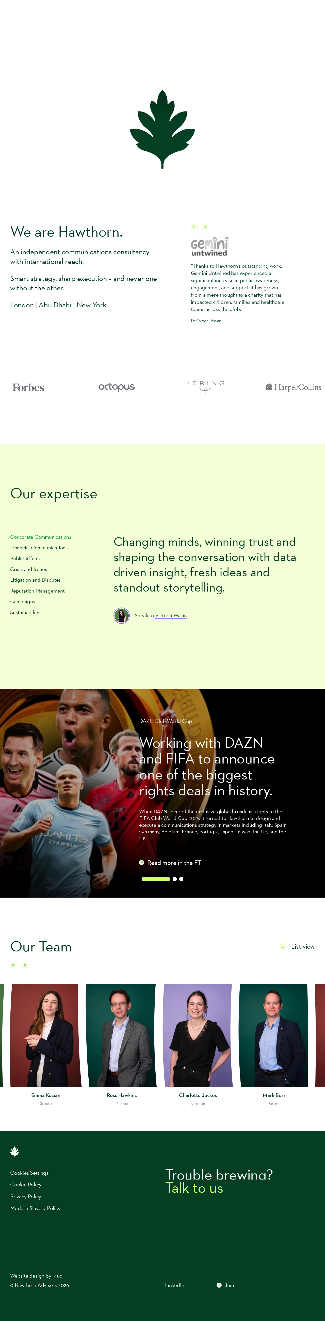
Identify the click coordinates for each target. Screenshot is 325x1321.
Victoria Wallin (171, 615)
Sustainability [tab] (24, 612)
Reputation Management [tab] (37, 590)
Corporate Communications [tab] (40, 537)
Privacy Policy (25, 1196)
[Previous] (194, 227)
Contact (302, 14)
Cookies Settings (29, 1172)
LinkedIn (174, 1285)
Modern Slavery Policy (35, 1208)
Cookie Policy (25, 1184)
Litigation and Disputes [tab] (35, 580)
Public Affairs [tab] (25, 558)
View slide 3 (181, 879)
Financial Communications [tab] (39, 547)
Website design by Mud (36, 1275)
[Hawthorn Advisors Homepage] (38, 14)
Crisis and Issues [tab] (28, 569)
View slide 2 (175, 879)
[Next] (205, 227)
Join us (279, 14)
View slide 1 (156, 879)
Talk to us (194, 1187)
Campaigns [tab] (22, 601)
